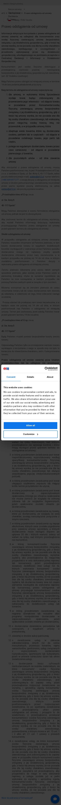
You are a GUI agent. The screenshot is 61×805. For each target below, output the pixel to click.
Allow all (30, 425)
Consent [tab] (11, 377)
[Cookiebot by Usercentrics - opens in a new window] (45, 369)
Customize (28, 434)
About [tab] (50, 377)
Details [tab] (30, 377)
